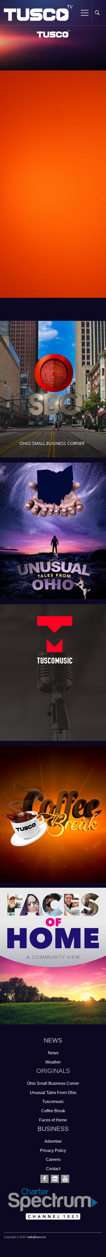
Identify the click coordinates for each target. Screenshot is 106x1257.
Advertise (53, 1141)
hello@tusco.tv (36, 1237)
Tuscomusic (47, 645)
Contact (53, 1169)
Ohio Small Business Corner (47, 361)
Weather (53, 1062)
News (53, 1053)
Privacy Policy (53, 1150)
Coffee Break (47, 787)
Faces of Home (48, 928)
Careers (53, 1159)
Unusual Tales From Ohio (48, 503)
